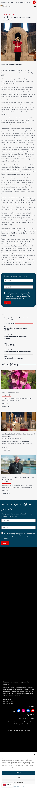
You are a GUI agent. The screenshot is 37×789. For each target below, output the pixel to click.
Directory (19, 718)
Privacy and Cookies (28, 718)
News (3, 64)
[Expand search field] (34, 2)
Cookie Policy (16, 786)
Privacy (22, 786)
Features (12, 395)
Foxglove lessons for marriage (10, 393)
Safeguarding (30, 724)
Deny (18, 777)
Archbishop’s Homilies (15, 438)
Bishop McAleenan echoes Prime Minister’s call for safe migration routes (18, 479)
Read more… (6, 403)
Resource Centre (13, 722)
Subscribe (7, 303)
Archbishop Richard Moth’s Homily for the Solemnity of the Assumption (18, 435)
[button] (34, 754)
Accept (18, 772)
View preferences (18, 782)
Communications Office (15, 64)
